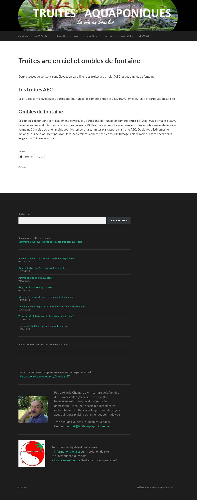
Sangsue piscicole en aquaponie (35, 287)
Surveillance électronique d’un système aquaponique (46, 258)
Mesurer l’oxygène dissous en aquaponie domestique (46, 296)
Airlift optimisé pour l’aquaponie (35, 277)
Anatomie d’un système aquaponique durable (42, 267)
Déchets (92, 36)
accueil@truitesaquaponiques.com (89, 426)
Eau (76, 36)
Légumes (144, 36)
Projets (60, 36)
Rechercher (24, 214)
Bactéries (127, 36)
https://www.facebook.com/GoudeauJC (44, 376)
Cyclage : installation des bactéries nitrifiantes (42, 325)
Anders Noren (158, 487)
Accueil (23, 36)
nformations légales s (68, 451)
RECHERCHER (119, 220)
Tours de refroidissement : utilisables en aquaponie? (45, 316)
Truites (107, 36)
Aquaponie (40, 36)
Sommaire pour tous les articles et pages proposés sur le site (50, 241)
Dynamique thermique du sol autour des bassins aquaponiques (51, 306)
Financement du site (67, 460)
